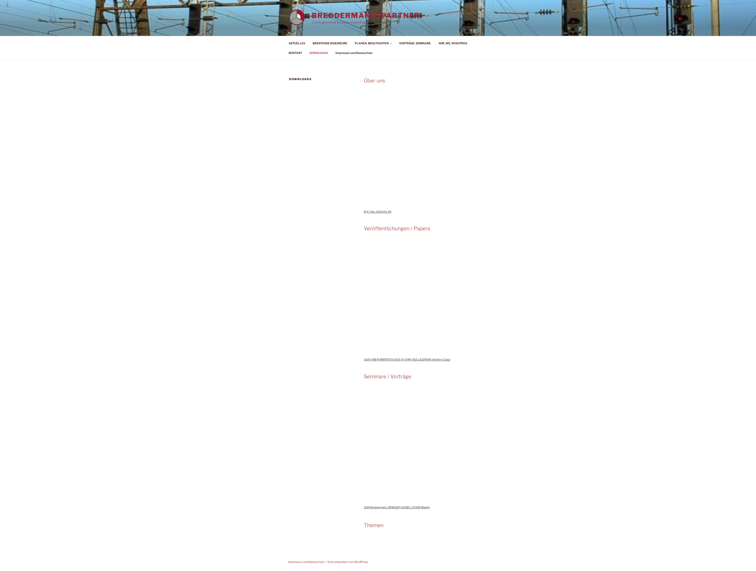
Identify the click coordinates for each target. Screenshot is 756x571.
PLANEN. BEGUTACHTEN (372, 43)
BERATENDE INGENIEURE (330, 43)
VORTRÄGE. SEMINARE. (415, 43)
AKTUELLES (297, 43)
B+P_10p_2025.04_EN (377, 211)
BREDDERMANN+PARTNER (366, 15)
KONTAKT (295, 53)
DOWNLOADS (318, 53)
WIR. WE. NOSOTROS (453, 43)
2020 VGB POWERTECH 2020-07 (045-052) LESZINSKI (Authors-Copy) (407, 359)
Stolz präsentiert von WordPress (347, 562)
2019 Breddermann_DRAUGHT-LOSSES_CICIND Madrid (397, 507)
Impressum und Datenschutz (353, 53)
